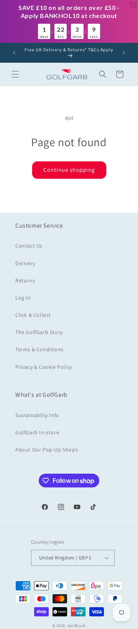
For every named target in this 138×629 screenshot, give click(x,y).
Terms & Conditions (39, 349)
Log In (23, 297)
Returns (25, 280)
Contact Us (29, 245)
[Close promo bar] (133, 5)
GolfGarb (77, 625)
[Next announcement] (123, 52)
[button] (15, 74)
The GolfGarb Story (39, 332)
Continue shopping (69, 169)
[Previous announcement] (14, 52)
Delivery (25, 263)
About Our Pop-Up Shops (46, 449)
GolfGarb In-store (37, 432)
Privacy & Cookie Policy (43, 366)
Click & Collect (33, 314)
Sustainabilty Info (37, 415)
